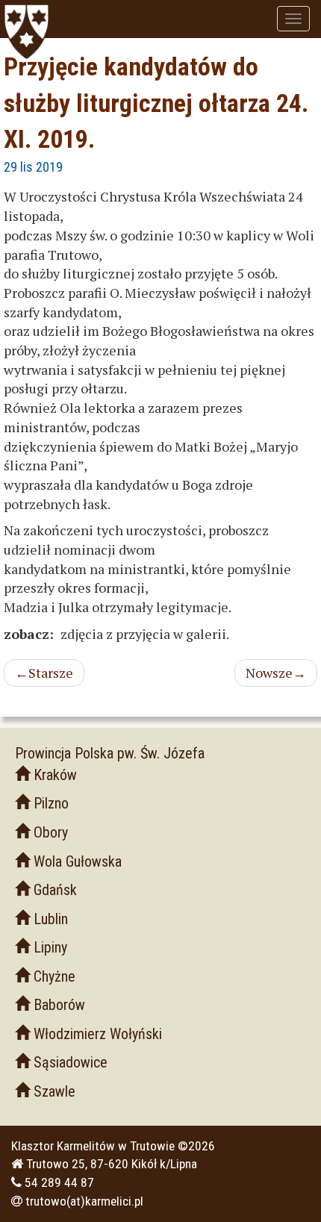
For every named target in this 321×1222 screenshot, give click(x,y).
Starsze (44, 673)
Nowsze (276, 673)
